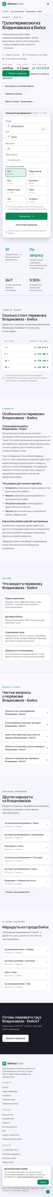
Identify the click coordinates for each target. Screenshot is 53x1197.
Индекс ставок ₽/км (10, 1135)
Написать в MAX (9, 1158)
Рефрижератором (9, 1091)
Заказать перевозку (17, 73)
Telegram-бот (8, 1162)
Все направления (9, 1127)
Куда (7, 132)
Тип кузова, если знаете (15, 166)
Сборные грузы (8, 1099)
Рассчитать (24, 216)
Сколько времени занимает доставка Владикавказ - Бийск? (23, 724)
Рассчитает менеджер (26, 224)
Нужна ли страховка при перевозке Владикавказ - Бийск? (21, 760)
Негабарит (7, 1095)
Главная (5, 11)
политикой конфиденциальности (30, 1177)
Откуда (8, 121)
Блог (4, 1131)
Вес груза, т (10, 143)
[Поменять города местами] (43, 129)
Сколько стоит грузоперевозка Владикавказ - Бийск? (20, 712)
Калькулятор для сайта (12, 1139)
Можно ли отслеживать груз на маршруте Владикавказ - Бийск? (24, 748)
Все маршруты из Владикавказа (19, 86)
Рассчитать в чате (48, 1192)
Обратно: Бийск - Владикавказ (19, 101)
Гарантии (6, 1122)
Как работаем (8, 1118)
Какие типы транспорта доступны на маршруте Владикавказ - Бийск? (22, 736)
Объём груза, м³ (12, 155)
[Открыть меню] (48, 4)
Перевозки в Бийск (13, 93)
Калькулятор (7, 1114)
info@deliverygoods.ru (11, 1154)
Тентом (5, 1087)
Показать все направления (17, 892)
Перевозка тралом (10, 1103)
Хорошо (43, 1182)
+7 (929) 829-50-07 (10, 1150)
